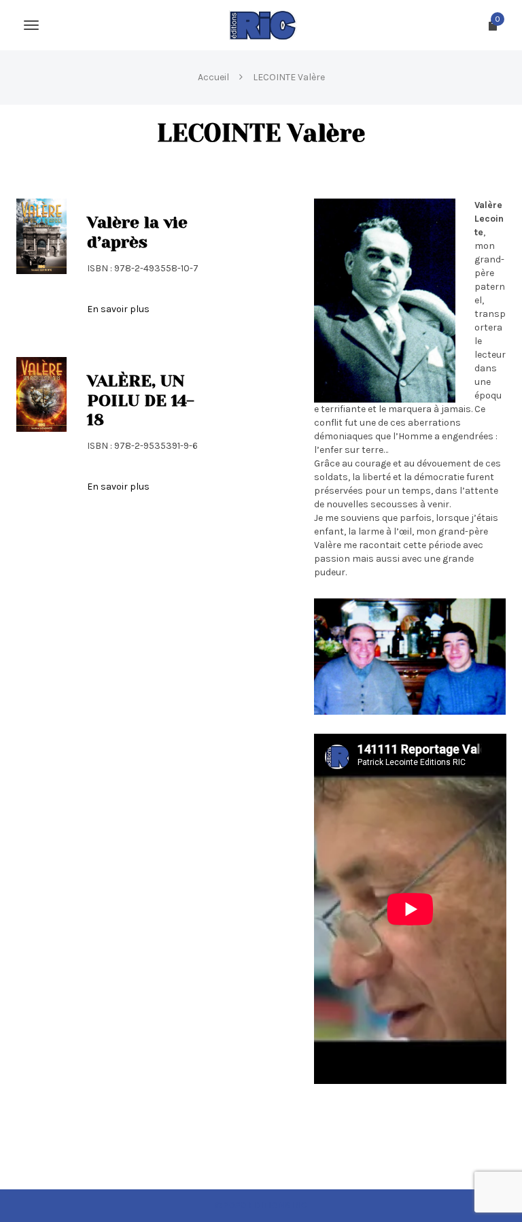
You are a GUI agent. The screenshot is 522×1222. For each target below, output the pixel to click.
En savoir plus (118, 309)
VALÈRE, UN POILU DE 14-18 (140, 400)
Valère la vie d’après (137, 232)
